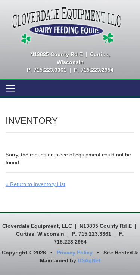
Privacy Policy (75, 253)
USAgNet (89, 260)
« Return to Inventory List (35, 184)
